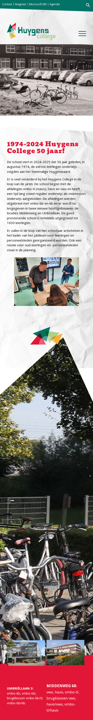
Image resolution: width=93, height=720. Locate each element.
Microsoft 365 (38, 4)
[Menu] (80, 35)
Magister (20, 4)
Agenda (55, 4)
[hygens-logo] (32, 31)
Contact (7, 4)
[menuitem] (8, 4)
